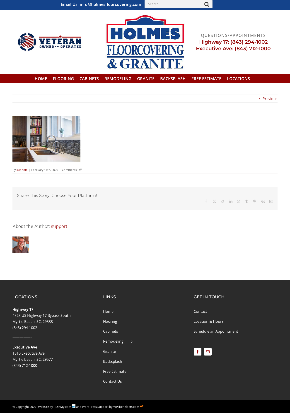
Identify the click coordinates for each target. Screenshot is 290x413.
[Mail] (208, 352)
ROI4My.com (62, 407)
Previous (270, 98)
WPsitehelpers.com (126, 407)
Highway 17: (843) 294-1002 (233, 42)
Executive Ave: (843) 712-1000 (233, 48)
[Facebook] (197, 352)
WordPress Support (95, 407)
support (22, 170)
